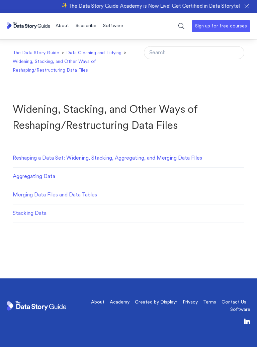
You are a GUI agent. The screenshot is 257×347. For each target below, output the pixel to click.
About (62, 25)
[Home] (28, 27)
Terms (209, 302)
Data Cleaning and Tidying (93, 53)
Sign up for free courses (221, 26)
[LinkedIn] (247, 322)
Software (113, 25)
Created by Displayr (156, 302)
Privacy (190, 302)
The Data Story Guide (36, 53)
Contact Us (234, 302)
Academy (120, 302)
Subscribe (86, 25)
